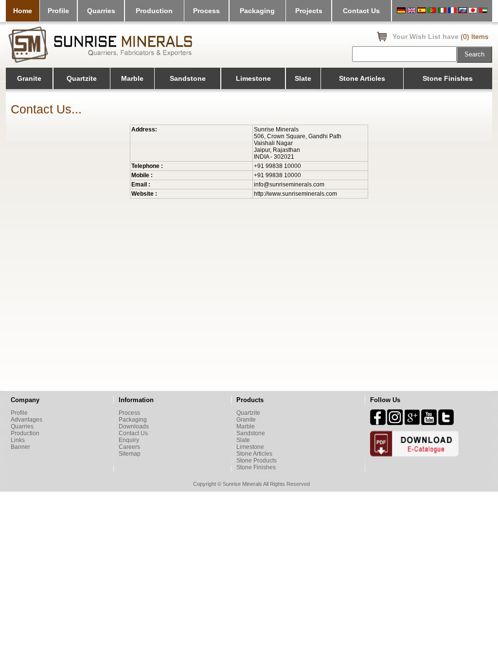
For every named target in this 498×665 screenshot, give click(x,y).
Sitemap (130, 453)
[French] (452, 11)
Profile (58, 11)
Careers (129, 446)
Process (206, 11)
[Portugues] (431, 11)
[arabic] (483, 11)
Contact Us (361, 11)
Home (22, 11)
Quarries (101, 11)
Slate (303, 78)
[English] (411, 11)
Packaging (257, 11)
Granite (29, 78)
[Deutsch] (401, 11)
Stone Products (256, 460)
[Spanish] (421, 11)
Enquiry (129, 440)
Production (154, 11)
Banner (20, 446)
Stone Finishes (448, 78)
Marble (132, 78)
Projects (308, 11)
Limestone (253, 78)
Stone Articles (362, 78)
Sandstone (188, 78)
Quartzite (82, 78)
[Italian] (442, 11)
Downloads (134, 426)
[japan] (472, 11)
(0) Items (474, 36)
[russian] (462, 11)
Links (18, 440)
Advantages (26, 419)
